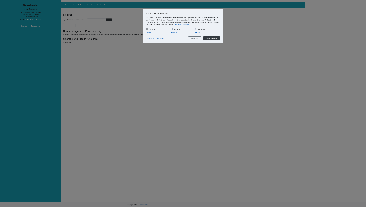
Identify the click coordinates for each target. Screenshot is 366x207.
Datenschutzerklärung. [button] (182, 24)
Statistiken (177, 29)
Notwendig (152, 29)
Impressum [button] (160, 38)
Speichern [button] (194, 38)
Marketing (201, 29)
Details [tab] (148, 32)
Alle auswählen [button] (211, 38)
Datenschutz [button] (150, 38)
